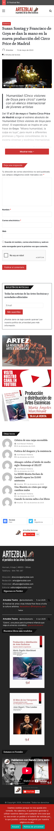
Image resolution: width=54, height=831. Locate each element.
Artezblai (9, 50)
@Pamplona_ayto (38, 606)
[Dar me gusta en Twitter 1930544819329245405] (14, 610)
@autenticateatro (35, 625)
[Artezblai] (27, 10)
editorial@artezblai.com (21, 587)
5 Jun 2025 (40, 600)
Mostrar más (26, 151)
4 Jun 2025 (41, 619)
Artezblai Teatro (10, 600)
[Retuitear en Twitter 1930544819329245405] (9, 610)
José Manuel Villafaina (24, 444)
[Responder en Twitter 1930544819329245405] (4, 610)
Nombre (6, 209)
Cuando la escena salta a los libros (32, 499)
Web (4, 231)
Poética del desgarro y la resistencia (32, 451)
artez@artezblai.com (22, 580)
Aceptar (15, 827)
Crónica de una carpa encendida (31, 440)
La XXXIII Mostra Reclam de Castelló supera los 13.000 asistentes (28, 477)
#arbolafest (25, 606)
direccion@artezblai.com (23, 577)
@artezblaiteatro (26, 600)
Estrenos (6, 23)
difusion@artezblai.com (22, 584)
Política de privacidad (33, 827)
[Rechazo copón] (50, 817)
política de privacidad (21, 322)
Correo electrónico (11, 220)
